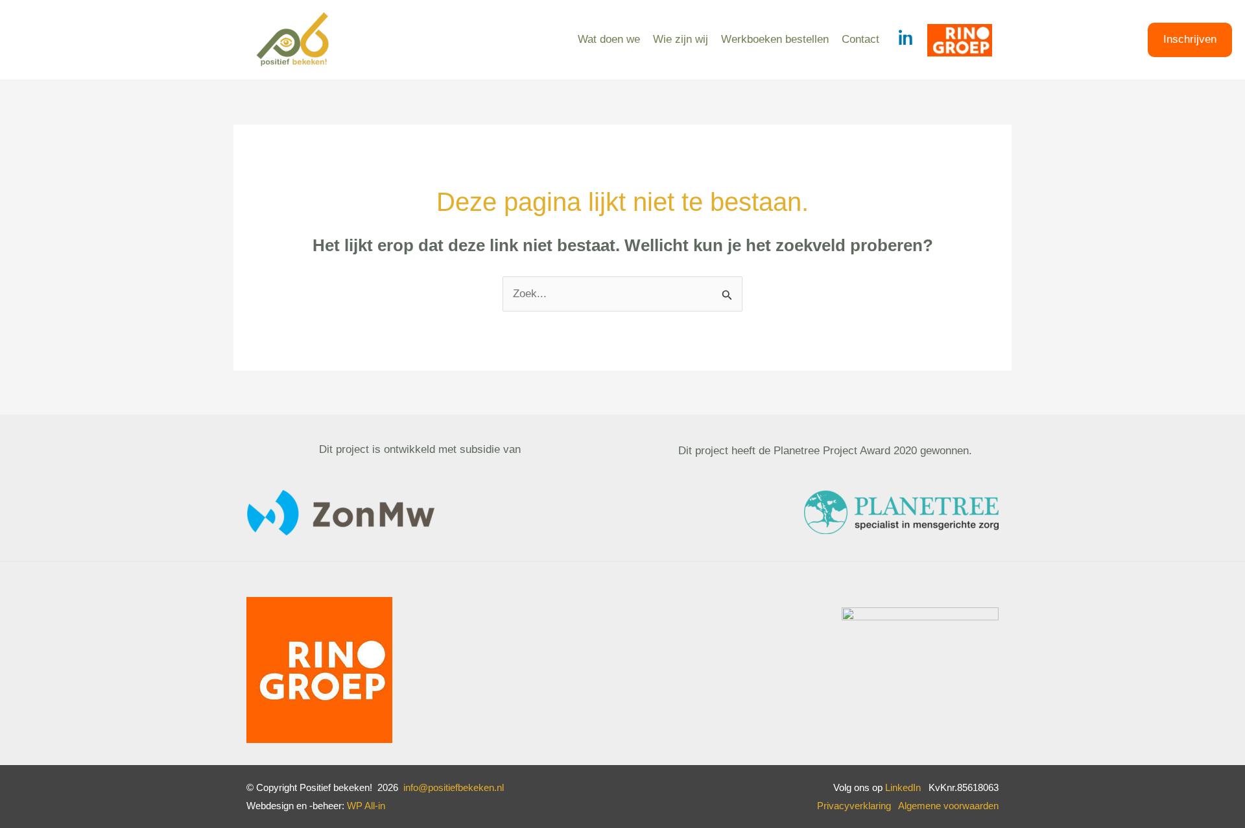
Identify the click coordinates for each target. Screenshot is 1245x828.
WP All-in (366, 805)
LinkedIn (903, 787)
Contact (860, 39)
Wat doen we (609, 39)
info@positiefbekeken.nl (453, 787)
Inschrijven (1189, 39)
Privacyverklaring (857, 805)
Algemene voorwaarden (948, 805)
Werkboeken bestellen (775, 39)
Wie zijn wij (680, 39)
